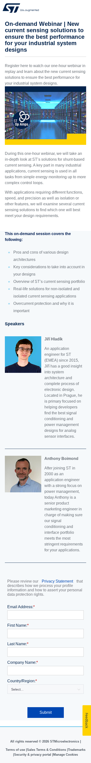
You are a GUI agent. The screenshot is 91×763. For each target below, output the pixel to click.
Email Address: (21, 607)
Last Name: (17, 644)
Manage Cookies (65, 754)
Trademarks (76, 750)
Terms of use (16, 750)
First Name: (18, 625)
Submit (46, 712)
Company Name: (22, 662)
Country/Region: (22, 681)
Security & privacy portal (32, 754)
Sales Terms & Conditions (46, 750)
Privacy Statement (57, 581)
